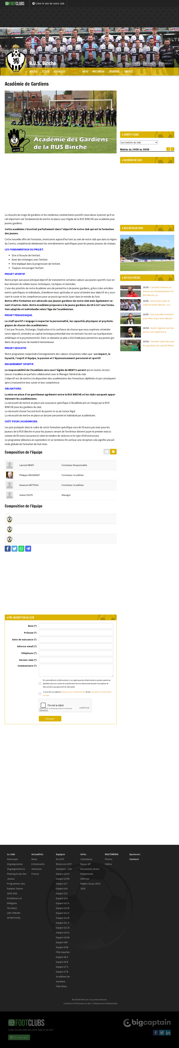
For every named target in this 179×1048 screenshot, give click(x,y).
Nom (30, 625)
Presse (35, 873)
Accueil (33, 71)
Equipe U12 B (62, 917)
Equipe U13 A (62, 903)
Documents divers (89, 868)
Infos (85, 71)
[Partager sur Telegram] (28, 549)
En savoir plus (21, 1037)
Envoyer (50, 718)
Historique (12, 859)
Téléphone (27, 653)
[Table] (106, 451)
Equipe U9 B (62, 947)
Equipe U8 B (62, 961)
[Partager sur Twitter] (14, 549)
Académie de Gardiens (63, 979)
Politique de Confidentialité (73, 692)
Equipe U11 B (62, 927)
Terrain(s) (12, 908)
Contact (128, 71)
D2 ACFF (60, 859)
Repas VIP (85, 864)
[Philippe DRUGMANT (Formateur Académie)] (9, 475)
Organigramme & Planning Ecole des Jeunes (17, 873)
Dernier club (26, 660)
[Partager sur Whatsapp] (21, 549)
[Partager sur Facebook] (8, 549)
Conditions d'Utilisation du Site (77, 1003)
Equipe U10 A (62, 932)
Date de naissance (22, 639)
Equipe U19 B (62, 878)
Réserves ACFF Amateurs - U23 (64, 866)
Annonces (36, 868)
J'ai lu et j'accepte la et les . (77, 693)
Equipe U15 (61, 893)
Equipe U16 (61, 888)
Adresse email (25, 646)
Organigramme (15, 864)
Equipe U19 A (62, 873)
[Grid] (113, 451)
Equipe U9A (62, 942)
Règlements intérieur (86, 876)
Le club (45, 71)
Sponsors (114, 71)
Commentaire (25, 665)
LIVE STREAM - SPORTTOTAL (14, 915)
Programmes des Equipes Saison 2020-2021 (16, 888)
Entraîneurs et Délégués (14, 901)
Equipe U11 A (62, 922)
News (34, 859)
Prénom (28, 632)
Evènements (38, 864)
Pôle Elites (61, 986)
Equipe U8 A (62, 957)
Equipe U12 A (62, 913)
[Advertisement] (89, 15)
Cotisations (86, 859)
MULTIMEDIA (99, 71)
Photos (108, 859)
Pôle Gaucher (63, 952)
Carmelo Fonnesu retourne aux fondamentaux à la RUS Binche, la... (158, 291)
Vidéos (108, 864)
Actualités (59, 71)
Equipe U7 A (62, 966)
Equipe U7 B (62, 971)
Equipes (74, 71)
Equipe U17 (61, 883)
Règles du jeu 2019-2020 (90, 886)
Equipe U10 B (62, 937)
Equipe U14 (61, 898)
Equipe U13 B (62, 908)
